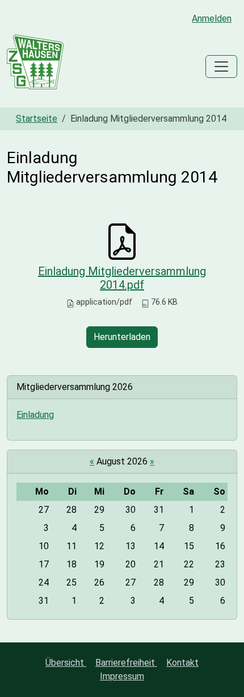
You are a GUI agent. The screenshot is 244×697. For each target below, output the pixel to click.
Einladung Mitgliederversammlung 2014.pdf (122, 278)
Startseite (36, 118)
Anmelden (212, 18)
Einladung (35, 414)
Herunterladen (122, 336)
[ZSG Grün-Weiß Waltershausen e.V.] (35, 66)
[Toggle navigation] (221, 66)
